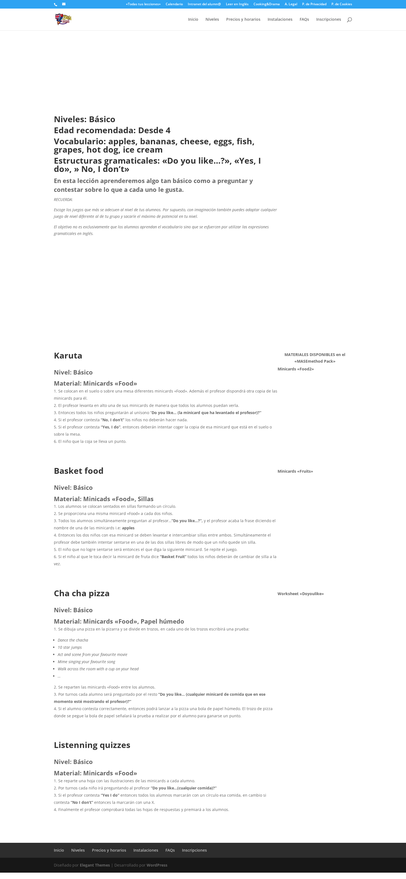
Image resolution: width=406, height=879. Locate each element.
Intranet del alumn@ (204, 4)
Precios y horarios (243, 19)
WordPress (157, 865)
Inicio (193, 19)
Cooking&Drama (267, 4)
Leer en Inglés (237, 4)
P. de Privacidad (314, 4)
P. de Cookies (341, 4)
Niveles (212, 19)
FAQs (304, 19)
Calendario (174, 4)
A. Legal (291, 4)
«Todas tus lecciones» (143, 4)
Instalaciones (280, 19)
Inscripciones (328, 19)
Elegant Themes (95, 865)
